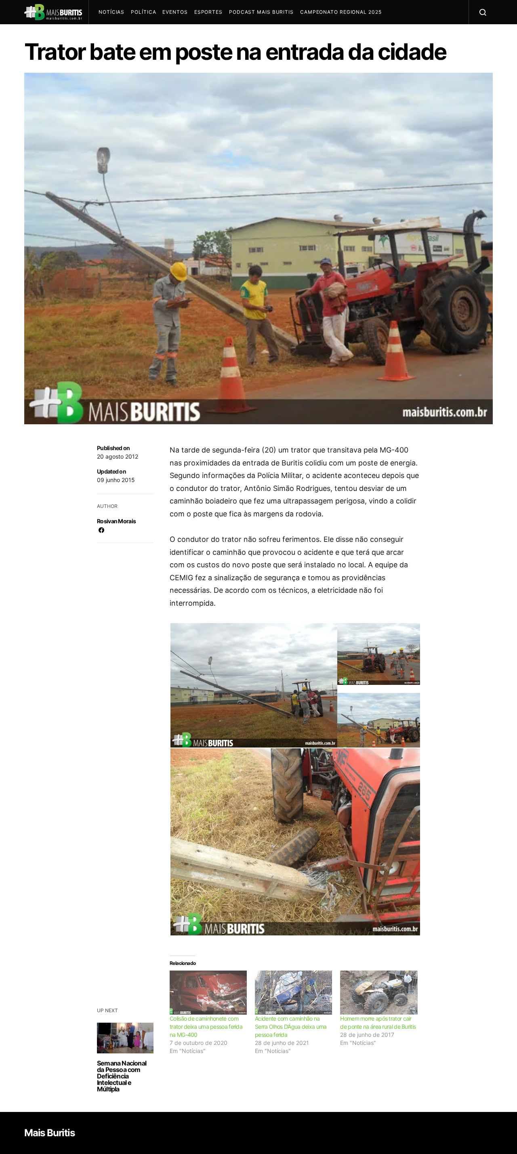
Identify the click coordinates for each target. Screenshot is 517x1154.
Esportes (208, 12)
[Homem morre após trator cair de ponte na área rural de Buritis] (378, 993)
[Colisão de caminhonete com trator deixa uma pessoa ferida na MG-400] (208, 993)
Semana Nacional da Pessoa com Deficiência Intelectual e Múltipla (121, 1076)
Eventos (174, 12)
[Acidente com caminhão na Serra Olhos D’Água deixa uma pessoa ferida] (293, 993)
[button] (253, 688)
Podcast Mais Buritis (261, 12)
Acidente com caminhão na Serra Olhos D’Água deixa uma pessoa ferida (290, 1026)
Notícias (111, 12)
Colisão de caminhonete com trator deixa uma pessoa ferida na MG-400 (206, 1026)
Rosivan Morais (116, 521)
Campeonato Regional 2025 (341, 12)
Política (143, 12)
